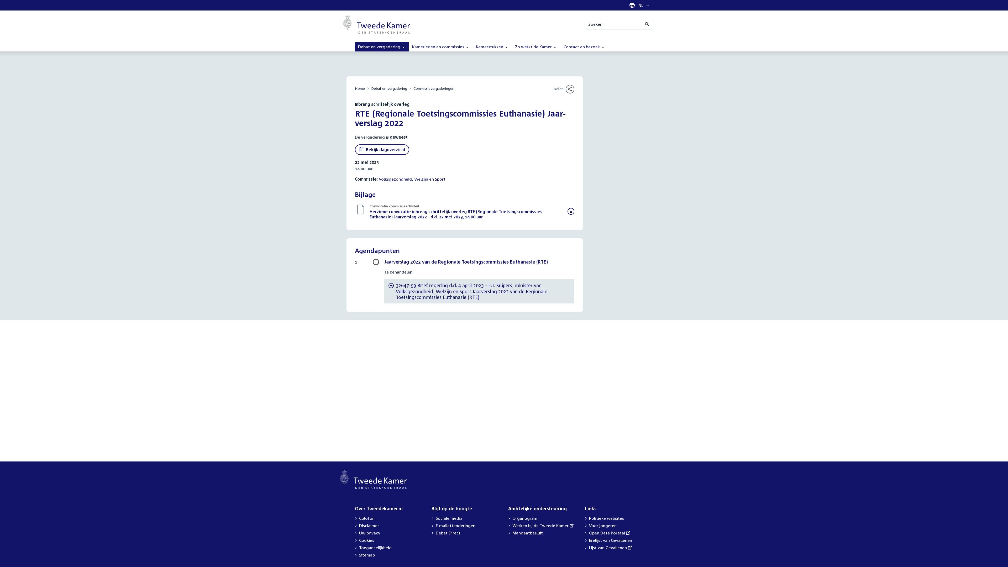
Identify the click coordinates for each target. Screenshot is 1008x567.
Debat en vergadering (389, 88)
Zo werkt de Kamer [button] (534, 46)
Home (360, 88)
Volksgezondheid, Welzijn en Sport (412, 179)
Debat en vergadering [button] (379, 46)
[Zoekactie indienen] (647, 24)
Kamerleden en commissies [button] (438, 46)
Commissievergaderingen (433, 88)
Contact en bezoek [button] (582, 46)
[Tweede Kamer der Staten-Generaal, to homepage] (376, 24)
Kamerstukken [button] (490, 46)
